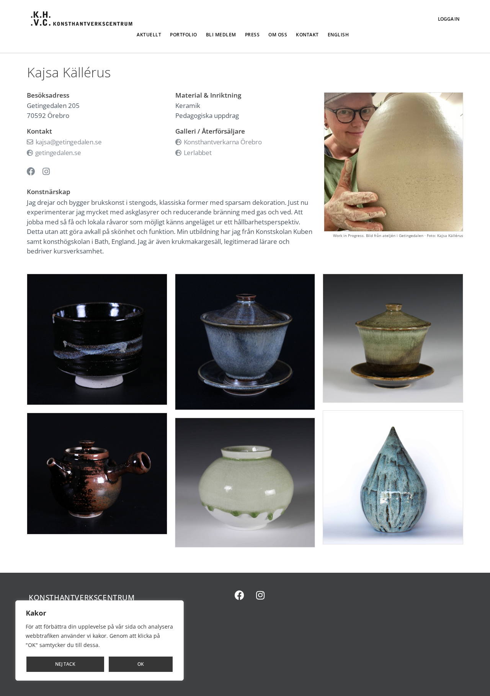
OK (140, 664)
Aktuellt (149, 34)
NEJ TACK (65, 664)
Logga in (448, 19)
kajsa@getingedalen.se (67, 141)
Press (252, 34)
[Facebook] (239, 595)
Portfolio (183, 34)
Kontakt (307, 34)
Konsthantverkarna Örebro (222, 141)
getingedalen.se (57, 152)
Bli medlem (221, 34)
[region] (99, 640)
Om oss (277, 34)
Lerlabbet (197, 152)
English (338, 34)
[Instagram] (260, 595)
